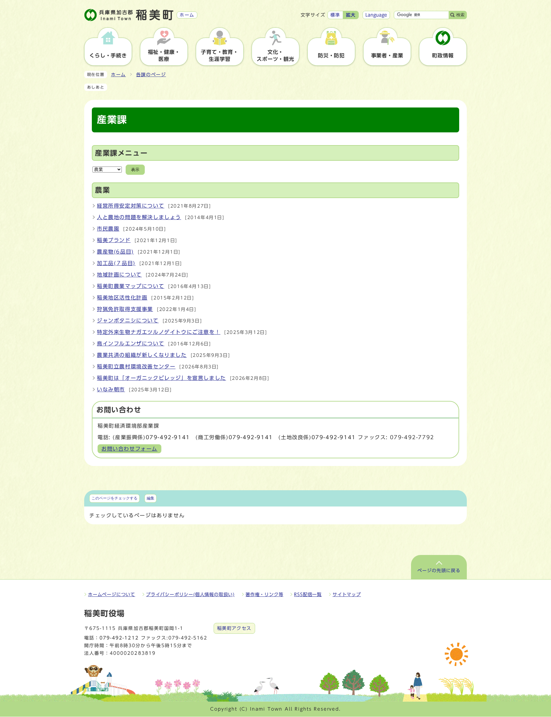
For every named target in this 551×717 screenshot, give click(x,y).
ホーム (118, 74)
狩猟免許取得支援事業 (125, 309)
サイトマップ (347, 594)
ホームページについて (111, 594)
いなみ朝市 (111, 389)
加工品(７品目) (116, 263)
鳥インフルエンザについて (130, 343)
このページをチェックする (114, 498)
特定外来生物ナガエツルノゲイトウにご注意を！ (158, 332)
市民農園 (108, 228)
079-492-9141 (168, 437)
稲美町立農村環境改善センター (136, 366)
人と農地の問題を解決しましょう (139, 217)
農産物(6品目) (115, 251)
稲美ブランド (114, 240)
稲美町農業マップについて (130, 286)
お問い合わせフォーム (129, 448)
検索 (460, 14)
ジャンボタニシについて (128, 320)
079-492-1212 (118, 638)
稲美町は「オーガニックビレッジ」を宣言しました (161, 378)
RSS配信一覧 (308, 594)
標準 (335, 15)
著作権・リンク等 (264, 594)
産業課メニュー (121, 153)
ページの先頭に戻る (438, 570)
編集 (150, 498)
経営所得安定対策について (130, 205)
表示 (135, 169)
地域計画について (119, 274)
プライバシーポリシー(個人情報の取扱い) (190, 594)
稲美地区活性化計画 (122, 297)
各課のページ (151, 74)
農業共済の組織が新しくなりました (142, 355)
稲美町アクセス (234, 628)
